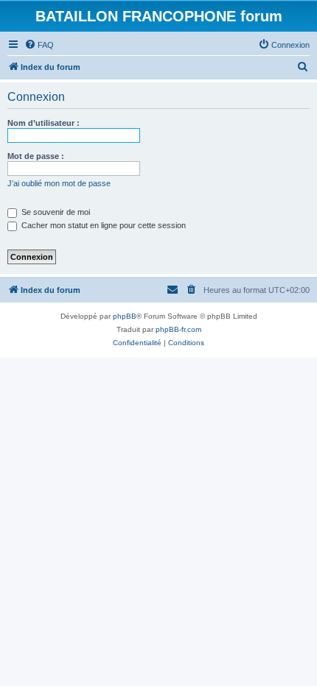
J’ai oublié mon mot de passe (59, 183)
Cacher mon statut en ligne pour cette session (102, 225)
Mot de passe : (35, 156)
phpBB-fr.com (178, 329)
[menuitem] (39, 45)
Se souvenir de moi (54, 212)
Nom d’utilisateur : (43, 123)
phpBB (124, 316)
